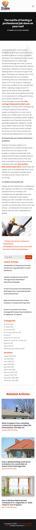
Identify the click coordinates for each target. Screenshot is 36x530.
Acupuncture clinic (10, 338)
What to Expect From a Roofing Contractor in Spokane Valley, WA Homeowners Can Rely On (16, 425)
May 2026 (7, 364)
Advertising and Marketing (13, 349)
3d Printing (7, 324)
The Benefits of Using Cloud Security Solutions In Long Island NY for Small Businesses (17, 268)
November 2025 (9, 381)
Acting (6, 335)
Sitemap (28, 525)
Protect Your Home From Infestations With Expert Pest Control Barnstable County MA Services (17, 291)
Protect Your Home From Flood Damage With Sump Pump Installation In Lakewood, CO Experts (18, 312)
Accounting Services (11, 332)
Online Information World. (18, 525)
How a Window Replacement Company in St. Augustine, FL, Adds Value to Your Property (17, 502)
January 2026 (8, 375)
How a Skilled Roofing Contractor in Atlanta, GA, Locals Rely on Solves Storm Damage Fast (16, 464)
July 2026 (7, 359)
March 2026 (8, 370)
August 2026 (8, 356)
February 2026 (9, 372)
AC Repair (7, 327)
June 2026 (7, 362)
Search (28, 257)
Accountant (8, 330)
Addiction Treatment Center (14, 340)
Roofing (26, 30)
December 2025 (9, 378)
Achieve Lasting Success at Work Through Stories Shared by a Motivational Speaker (16, 279)
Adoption (7, 343)
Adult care (7, 346)
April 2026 (7, 367)
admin (11, 30)
